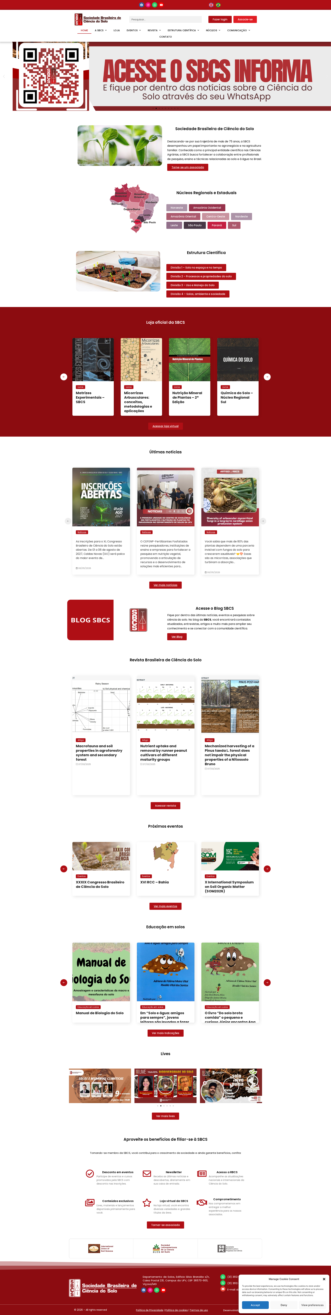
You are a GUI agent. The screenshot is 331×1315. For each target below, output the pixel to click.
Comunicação (237, 30)
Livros (80, 387)
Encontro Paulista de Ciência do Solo (223, 884)
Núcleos (211, 30)
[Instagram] (148, 4)
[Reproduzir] (100, 1086)
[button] (324, 1279)
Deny (284, 1305)
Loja (117, 30)
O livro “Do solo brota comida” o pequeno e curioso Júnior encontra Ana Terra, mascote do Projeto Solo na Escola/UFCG (165, 1022)
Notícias (82, 532)
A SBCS (99, 30)
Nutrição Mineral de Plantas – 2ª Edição (139, 397)
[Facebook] (141, 4)
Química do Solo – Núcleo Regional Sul (188, 397)
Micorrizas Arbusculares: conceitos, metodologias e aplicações (90, 402)
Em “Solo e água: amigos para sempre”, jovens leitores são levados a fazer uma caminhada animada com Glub (100, 1022)
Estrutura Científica (182, 30)
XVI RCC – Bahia (90, 882)
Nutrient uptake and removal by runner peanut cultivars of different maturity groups (163, 753)
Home (84, 30)
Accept (255, 1305)
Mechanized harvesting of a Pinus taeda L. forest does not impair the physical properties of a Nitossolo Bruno (229, 755)
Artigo (81, 740)
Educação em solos (88, 1007)
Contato (165, 36)
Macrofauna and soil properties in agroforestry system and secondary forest (99, 753)
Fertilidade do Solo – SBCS (237, 395)
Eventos (132, 30)
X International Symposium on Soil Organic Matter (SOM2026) (164, 886)
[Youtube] (161, 4)
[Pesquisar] (205, 19)
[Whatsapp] (154, 4)
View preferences (312, 1305)
